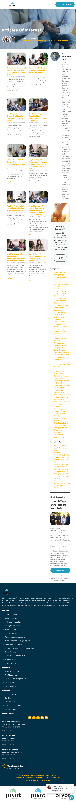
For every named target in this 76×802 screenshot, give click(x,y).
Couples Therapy (60, 312)
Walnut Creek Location (11, 721)
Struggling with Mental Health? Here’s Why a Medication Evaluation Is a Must (16, 71)
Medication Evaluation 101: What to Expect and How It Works (38, 70)
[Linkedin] (42, 717)
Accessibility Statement (24, 777)
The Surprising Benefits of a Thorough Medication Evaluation (37, 117)
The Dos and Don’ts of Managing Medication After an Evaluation (16, 208)
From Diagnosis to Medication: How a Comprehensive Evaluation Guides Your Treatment (36, 210)
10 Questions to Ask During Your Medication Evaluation (16, 162)
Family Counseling (60, 324)
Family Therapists (60, 326)
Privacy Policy (40, 777)
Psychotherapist (60, 411)
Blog (55, 279)
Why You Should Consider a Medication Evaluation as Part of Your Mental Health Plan (38, 164)
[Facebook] (29, 717)
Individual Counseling (62, 362)
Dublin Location (8, 735)
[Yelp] (33, 717)
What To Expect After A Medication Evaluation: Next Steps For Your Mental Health (16, 257)
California (57, 282)
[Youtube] (46, 717)
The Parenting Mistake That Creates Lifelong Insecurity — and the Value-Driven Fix (62, 457)
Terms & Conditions (53, 777)
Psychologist (59, 409)
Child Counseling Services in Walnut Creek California (60, 296)
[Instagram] (38, 717)
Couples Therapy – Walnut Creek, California (61, 317)
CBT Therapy (58, 289)
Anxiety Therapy (60, 277)
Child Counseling (60, 291)
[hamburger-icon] (41, 4)
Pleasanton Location (10, 749)
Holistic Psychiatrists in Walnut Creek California (62, 357)
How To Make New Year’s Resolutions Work (61, 448)
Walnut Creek (59, 437)
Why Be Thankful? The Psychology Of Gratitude (62, 485)
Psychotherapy (59, 414)
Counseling (58, 310)
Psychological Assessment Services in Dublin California (62, 394)
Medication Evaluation (62, 385)
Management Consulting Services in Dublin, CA (61, 380)
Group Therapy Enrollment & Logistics (59, 333)
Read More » (10, 94)
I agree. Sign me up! (58, 566)
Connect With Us (60, 258)
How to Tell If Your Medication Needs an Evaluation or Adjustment (37, 257)
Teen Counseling (60, 416)
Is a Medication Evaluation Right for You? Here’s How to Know (15, 117)
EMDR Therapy (59, 322)
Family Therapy (59, 329)
